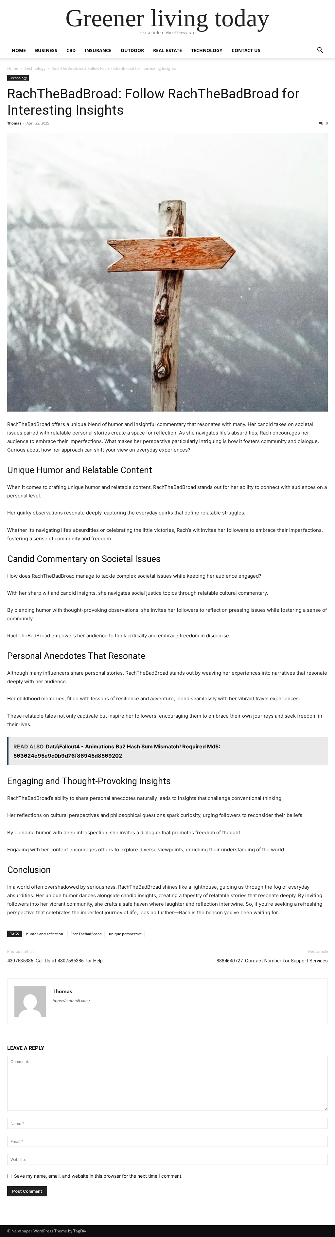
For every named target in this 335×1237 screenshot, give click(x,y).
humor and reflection (44, 933)
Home (19, 50)
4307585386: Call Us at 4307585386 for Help (55, 961)
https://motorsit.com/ (71, 1000)
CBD (71, 50)
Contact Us (246, 50)
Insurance (98, 50)
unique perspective (125, 933)
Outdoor (132, 50)
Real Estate (167, 50)
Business (46, 50)
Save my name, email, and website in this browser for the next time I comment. (98, 1176)
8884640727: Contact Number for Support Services (272, 961)
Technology (206, 50)
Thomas (14, 123)
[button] (320, 51)
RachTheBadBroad (86, 933)
